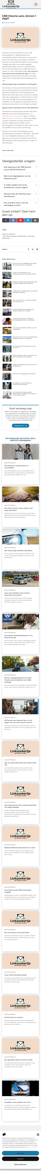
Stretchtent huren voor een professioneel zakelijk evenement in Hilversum (25, 337)
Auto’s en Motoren (9, 22)
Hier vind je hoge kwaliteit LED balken (18, 550)
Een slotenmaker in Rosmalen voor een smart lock (24, 346)
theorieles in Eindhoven (14, 118)
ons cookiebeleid (32, 1147)
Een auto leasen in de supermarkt (16, 932)
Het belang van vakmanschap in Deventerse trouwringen (22, 383)
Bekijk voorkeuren (20, 1164)
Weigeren (20, 1159)
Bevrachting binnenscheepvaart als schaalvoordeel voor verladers (23, 310)
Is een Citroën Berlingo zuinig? (15, 975)
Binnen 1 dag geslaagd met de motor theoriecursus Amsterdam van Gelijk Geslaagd (18, 680)
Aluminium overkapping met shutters (24, 373)
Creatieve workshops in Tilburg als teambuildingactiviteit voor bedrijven (24, 319)
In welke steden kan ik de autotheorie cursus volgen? (20, 186)
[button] (38, 1135)
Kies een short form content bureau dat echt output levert (24, 300)
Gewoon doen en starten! (13, 1017)
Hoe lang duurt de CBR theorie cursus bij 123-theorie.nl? (20, 168)
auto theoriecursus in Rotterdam (14, 236)
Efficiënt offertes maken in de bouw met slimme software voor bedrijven (25, 356)
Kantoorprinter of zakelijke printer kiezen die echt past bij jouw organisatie (25, 264)
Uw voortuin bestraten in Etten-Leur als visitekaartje (24, 328)
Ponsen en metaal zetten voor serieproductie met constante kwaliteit (24, 273)
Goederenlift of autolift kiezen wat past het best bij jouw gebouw (25, 291)
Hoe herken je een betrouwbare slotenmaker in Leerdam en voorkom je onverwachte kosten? (24, 393)
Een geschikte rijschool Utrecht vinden (18, 1060)
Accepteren (20, 1153)
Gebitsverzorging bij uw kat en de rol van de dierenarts (25, 365)
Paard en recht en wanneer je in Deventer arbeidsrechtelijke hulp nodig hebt (25, 282)
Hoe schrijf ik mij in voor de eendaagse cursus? (20, 204)
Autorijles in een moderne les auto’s (17, 1102)
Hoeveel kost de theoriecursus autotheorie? (20, 195)
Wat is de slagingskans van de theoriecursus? (20, 177)
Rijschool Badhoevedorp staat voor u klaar (19, 848)
